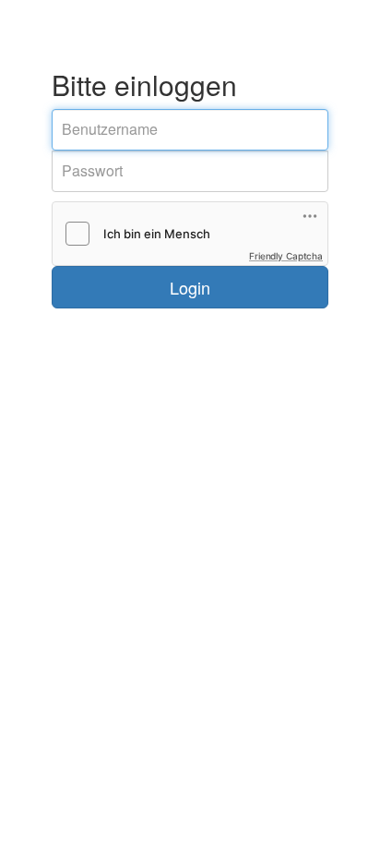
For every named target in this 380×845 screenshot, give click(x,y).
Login (190, 287)
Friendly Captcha (286, 255)
